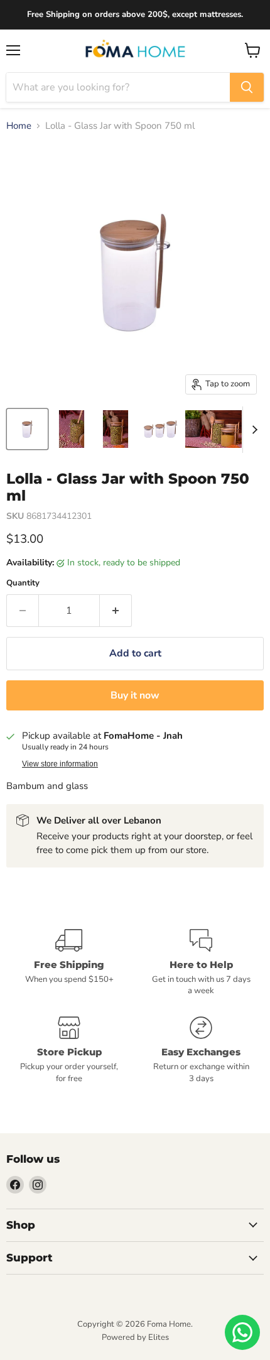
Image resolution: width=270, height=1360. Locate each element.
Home (18, 126)
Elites (158, 1337)
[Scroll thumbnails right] (252, 429)
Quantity (23, 583)
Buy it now (135, 695)
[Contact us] (242, 1332)
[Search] (247, 87)
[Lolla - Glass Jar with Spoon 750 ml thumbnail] (27, 429)
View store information (60, 763)
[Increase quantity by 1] (116, 610)
